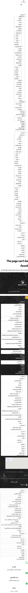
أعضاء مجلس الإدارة (16, 37)
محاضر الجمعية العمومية (18, 108)
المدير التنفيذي (18, 46)
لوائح (21, 100)
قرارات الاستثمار (16, 77)
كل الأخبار (19, 118)
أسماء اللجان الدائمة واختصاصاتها (18, 61)
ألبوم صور (20, 120)
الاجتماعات (21, 101)
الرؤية (20, 22)
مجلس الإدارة (18, 33)
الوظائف (22, 121)
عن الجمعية (21, 16)
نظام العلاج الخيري (19, 129)
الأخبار (22, 115)
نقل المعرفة (21, 127)
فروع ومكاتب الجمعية (18, 56)
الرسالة (20, 24)
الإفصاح (19, 65)
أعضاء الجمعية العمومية (16, 42)
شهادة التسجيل (18, 53)
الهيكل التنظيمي (19, 49)
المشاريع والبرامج (20, 114)
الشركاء (22, 112)
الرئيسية (22, 14)
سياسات (19, 98)
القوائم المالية (18, 26)
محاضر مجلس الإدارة (18, 104)
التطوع (22, 126)
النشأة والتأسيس (19, 19)
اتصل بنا (22, 123)
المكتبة (22, 124)
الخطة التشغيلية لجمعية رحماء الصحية (18, 93)
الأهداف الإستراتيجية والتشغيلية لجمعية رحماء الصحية (18, 84)
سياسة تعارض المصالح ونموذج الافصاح (16, 70)
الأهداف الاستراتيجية (18, 29)
